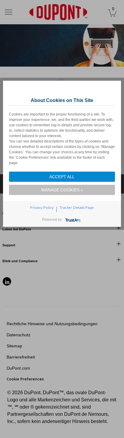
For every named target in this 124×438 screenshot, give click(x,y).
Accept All (62, 176)
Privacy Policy (42, 207)
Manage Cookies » (62, 190)
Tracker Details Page (77, 207)
